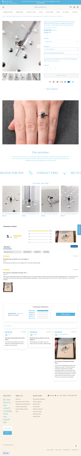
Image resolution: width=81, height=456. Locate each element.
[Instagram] (5, 1)
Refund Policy (36, 416)
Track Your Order (37, 411)
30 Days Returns (37, 401)
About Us (18, 399)
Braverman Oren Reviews (22, 401)
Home (3, 16)
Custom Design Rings (21, 406)
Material (46, 38)
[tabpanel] (40, 271)
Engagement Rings (8, 12)
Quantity (46, 65)
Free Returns (36, 406)
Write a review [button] (65, 314)
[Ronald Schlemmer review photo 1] (65, 348)
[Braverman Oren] (40, 7)
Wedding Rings (19, 12)
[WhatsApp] (11, 1)
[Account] (74, 7)
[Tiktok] (7, 1)
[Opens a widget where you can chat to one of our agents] (6, 453)
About (58, 12)
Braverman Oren (10, 444)
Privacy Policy (58, 449)
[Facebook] (3, 1)
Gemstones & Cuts (31, 12)
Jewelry (41, 12)
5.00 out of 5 (19, 313)
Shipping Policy (37, 414)
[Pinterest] (9, 1)
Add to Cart (61, 75)
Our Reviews (66, 12)
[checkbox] (46, 251)
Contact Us (75, 12)
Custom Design (49, 12)
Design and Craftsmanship (23, 404)
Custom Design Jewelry (22, 409)
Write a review (74, 246)
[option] (21, 46)
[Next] (38, 46)
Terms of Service (50, 449)
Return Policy (36, 404)
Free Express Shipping (39, 399)
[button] (47, 30)
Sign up (7, 432)
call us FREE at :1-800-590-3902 (9, 3)
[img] (8, 332)
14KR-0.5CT (48, 41)
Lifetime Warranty (37, 409)
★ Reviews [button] (79, 230)
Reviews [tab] (7, 247)
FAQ (17, 411)
